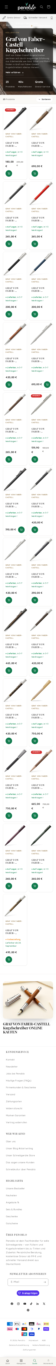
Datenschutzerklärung (19, 1345)
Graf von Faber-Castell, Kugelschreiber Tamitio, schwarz (14, 289)
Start (8, 25)
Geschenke (12, 1217)
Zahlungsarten (14, 1102)
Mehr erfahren (13, 73)
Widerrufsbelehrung (41, 1345)
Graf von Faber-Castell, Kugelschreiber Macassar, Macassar (14, 646)
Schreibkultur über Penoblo (21, 1170)
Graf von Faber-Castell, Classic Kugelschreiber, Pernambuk (14, 360)
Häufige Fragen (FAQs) (18, 1081)
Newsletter (12, 1067)
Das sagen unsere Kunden (20, 1163)
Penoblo (21, 1340)
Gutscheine (12, 1224)
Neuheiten (11, 1196)
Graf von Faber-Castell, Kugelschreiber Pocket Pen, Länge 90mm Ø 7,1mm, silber (41, 430)
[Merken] (23, 110)
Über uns (11, 1142)
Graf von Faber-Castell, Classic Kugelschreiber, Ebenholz (40, 505)
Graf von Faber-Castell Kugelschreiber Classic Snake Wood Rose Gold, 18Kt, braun (40, 786)
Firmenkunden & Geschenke (21, 1088)
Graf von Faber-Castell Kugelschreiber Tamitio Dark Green (40, 861)
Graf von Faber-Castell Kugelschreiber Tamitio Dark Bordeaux (14, 861)
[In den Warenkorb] (9, 173)
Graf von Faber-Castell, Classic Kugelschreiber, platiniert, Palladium (14, 575)
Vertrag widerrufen (16, 1123)
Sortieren (46, 99)
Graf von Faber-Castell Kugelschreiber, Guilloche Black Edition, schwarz (14, 505)
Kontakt (10, 1060)
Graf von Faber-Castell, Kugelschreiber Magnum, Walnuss (41, 144)
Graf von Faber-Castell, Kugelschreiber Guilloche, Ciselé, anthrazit (40, 575)
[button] (6, 6)
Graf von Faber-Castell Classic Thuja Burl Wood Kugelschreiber (14, 932)
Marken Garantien (16, 1116)
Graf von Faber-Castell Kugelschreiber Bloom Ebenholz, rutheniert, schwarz (14, 786)
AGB (44, 1340)
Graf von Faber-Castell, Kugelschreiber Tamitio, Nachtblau (40, 289)
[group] (28, 18)
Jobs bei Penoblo (15, 1074)
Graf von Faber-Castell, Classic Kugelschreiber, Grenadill (40, 646)
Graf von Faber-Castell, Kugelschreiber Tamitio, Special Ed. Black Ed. (14, 144)
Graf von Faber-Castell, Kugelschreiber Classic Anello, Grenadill (14, 716)
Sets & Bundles (14, 1210)
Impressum (34, 1340)
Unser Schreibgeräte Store (20, 1156)
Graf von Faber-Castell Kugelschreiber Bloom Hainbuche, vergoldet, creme (40, 716)
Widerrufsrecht (14, 1109)
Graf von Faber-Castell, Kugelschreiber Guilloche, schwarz (14, 219)
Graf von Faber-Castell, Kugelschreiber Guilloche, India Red (40, 219)
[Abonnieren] (44, 1282)
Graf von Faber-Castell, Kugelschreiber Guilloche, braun (14, 430)
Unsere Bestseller (15, 1189)
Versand (10, 1095)
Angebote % (12, 1203)
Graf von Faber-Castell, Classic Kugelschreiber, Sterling (40, 360)
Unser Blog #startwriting (19, 1149)
